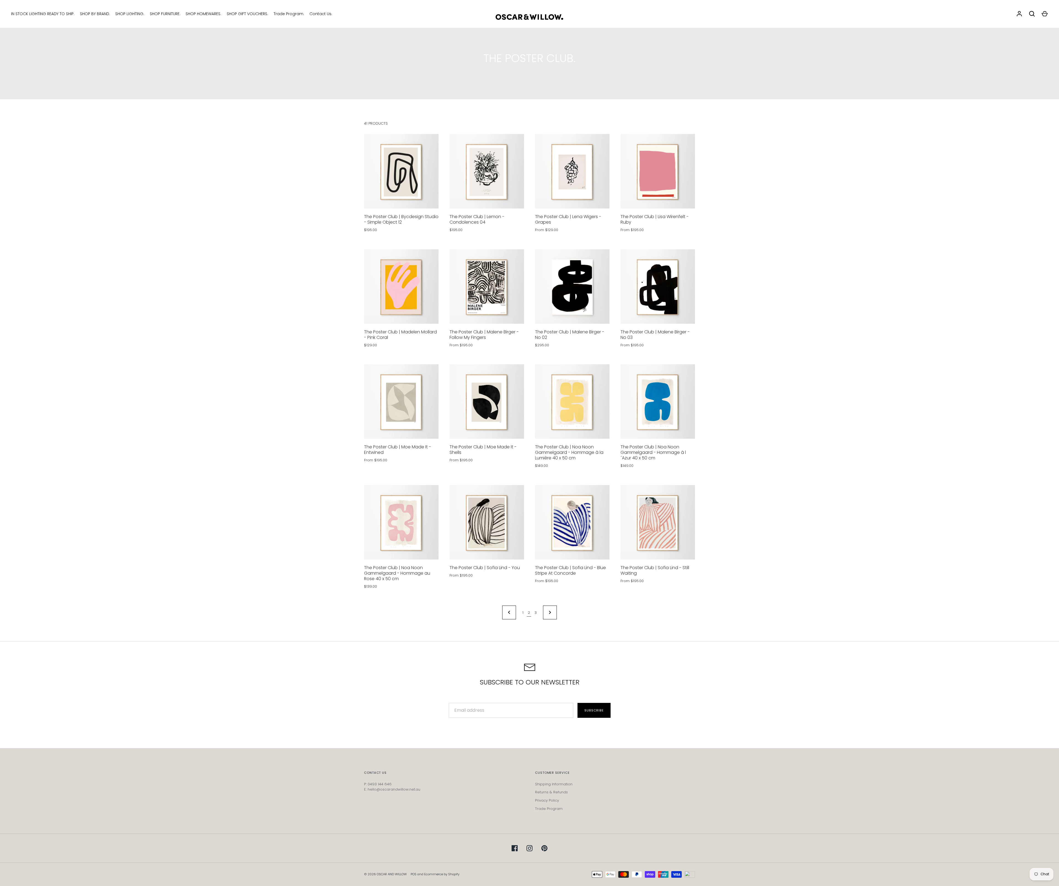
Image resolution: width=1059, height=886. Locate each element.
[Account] (1019, 14)
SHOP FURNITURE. (165, 14)
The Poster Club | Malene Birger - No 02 (569, 335)
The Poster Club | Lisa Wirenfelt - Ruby (655, 219)
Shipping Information (554, 784)
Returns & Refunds (551, 792)
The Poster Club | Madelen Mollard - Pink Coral (400, 335)
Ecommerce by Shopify (441, 874)
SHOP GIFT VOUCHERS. (247, 14)
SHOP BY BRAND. (95, 14)
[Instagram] (529, 848)
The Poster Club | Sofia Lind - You (485, 567)
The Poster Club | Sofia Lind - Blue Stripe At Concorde (570, 570)
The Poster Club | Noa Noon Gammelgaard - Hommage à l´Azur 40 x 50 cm (653, 452)
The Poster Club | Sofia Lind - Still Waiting (655, 570)
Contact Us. (320, 14)
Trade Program (549, 808)
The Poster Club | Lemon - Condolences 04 (477, 219)
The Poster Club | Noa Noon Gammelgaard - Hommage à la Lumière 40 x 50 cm (569, 452)
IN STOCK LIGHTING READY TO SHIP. (42, 14)
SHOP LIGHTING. (129, 14)
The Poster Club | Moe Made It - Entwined (397, 450)
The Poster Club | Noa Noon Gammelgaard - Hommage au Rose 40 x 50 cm (397, 573)
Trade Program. (289, 14)
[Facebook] (515, 848)
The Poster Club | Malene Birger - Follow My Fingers (484, 335)
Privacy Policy (547, 800)
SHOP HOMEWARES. (203, 14)
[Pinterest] (544, 848)
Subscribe (593, 710)
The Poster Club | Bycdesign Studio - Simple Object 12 (401, 219)
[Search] (1032, 14)
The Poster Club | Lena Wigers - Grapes (568, 219)
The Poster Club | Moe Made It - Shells (483, 450)
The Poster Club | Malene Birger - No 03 (655, 335)
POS (413, 874)
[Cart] (1045, 14)
